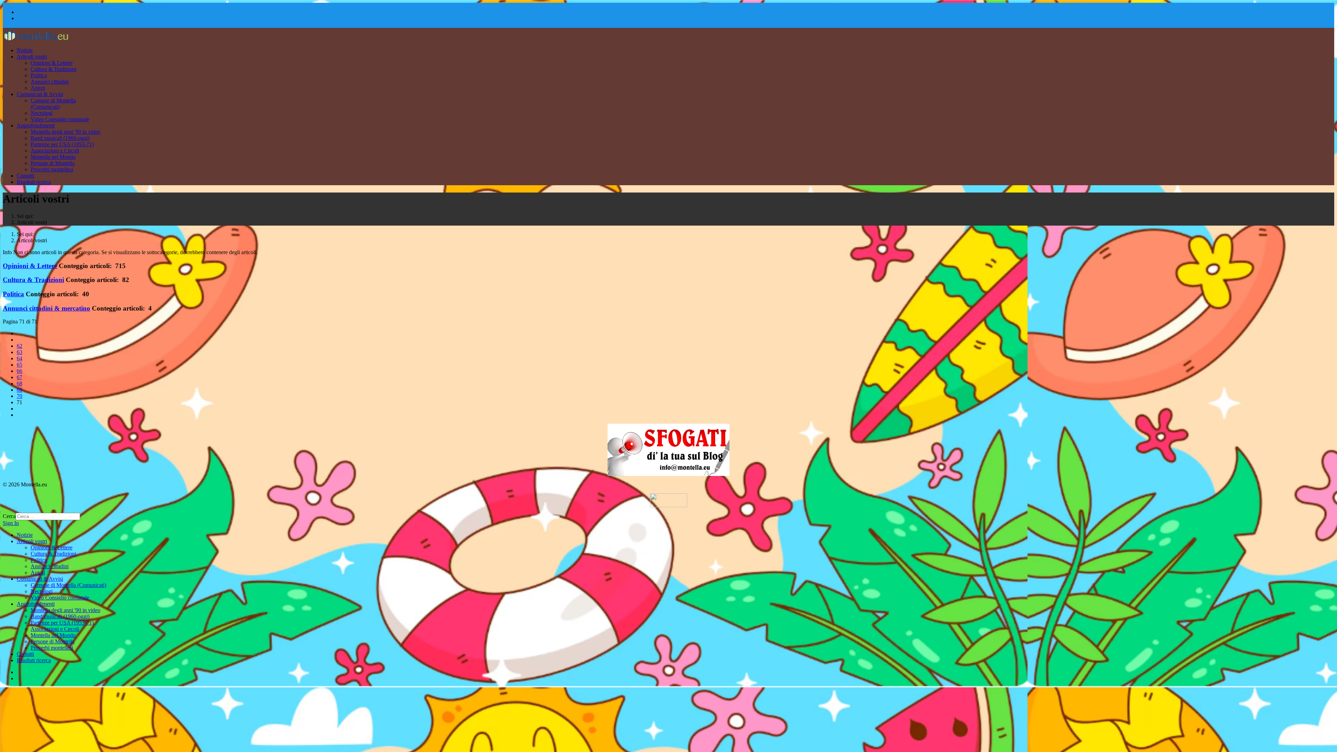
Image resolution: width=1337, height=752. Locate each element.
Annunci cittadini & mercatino (46, 308)
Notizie (25, 50)
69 (19, 390)
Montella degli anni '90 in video (65, 132)
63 (19, 352)
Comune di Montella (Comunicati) (53, 103)
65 (19, 365)
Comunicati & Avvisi (40, 94)
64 (19, 358)
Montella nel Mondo (53, 157)
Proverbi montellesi (52, 169)
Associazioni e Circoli (55, 151)
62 (19, 346)
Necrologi (42, 113)
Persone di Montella (53, 163)
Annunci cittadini (50, 82)
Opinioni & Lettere (51, 63)
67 (19, 377)
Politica (39, 75)
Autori (38, 88)
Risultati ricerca (34, 182)
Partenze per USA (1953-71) (62, 144)
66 (19, 371)
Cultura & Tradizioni (53, 69)
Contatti (25, 176)
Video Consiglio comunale (60, 119)
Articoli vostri (32, 57)
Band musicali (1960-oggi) (60, 138)
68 (19, 383)
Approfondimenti (36, 125)
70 (19, 396)
